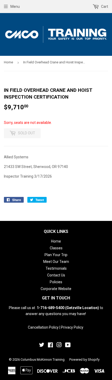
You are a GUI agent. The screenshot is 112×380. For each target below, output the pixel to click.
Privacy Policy (72, 327)
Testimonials (56, 268)
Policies (56, 282)
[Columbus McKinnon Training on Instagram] (59, 345)
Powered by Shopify (84, 359)
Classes (56, 248)
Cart (104, 6)
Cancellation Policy (43, 327)
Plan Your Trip (56, 255)
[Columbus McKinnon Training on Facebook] (50, 345)
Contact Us (56, 275)
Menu (15, 6)
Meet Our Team (56, 262)
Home (8, 62)
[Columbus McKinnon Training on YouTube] (68, 345)
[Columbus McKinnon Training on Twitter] (41, 345)
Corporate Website (56, 289)
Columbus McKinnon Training (43, 359)
